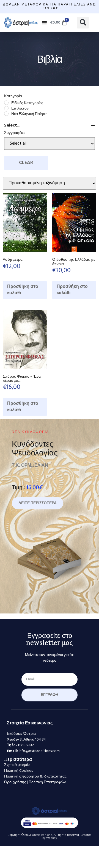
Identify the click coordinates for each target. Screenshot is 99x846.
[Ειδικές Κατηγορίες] (6, 103)
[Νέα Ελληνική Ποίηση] (6, 113)
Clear (26, 163)
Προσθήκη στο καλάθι (22, 290)
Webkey (51, 838)
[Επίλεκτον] (6, 108)
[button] (44, 22)
